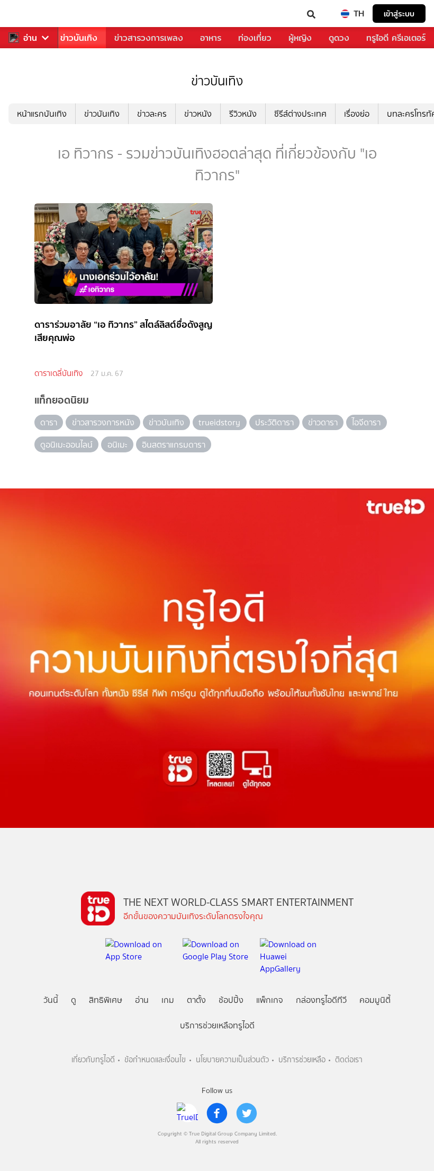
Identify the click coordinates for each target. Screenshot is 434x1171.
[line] (187, 1113)
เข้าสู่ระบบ (399, 13)
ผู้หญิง (300, 38)
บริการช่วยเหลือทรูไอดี (217, 1025)
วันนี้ (50, 1000)
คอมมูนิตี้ (375, 1000)
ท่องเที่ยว (255, 38)
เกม (167, 1000)
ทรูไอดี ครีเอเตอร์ (396, 38)
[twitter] (246, 1113)
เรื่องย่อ (356, 114)
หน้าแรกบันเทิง (42, 114)
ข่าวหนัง (198, 114)
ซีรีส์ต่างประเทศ (300, 114)
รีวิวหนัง (243, 114)
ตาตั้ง (196, 1000)
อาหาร (210, 38)
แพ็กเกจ (269, 1000)
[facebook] (217, 1113)
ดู (73, 1000)
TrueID (29, 13)
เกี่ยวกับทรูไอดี (93, 1059)
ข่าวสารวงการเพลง (148, 38)
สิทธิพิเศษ (105, 1000)
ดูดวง (339, 38)
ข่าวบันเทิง (78, 38)
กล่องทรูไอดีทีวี (321, 1000)
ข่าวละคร (152, 114)
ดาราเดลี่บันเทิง (58, 373)
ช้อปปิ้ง (231, 1000)
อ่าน (30, 38)
